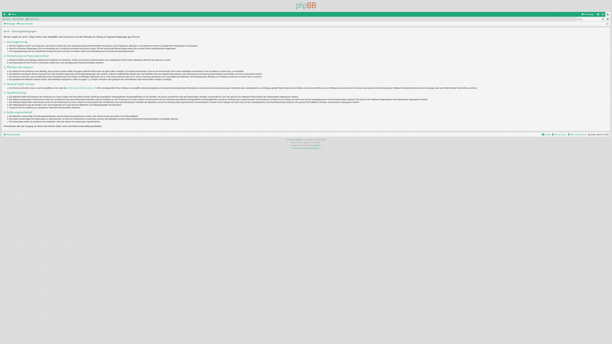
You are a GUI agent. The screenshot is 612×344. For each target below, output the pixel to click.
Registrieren (34, 19)
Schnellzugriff (5, 15)
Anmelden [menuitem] (603, 15)
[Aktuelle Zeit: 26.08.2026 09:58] (607, 24)
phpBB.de (317, 145)
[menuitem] (587, 14)
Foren (14, 14)
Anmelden (19, 19)
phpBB (297, 139)
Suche (7, 19)
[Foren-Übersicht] (306, 6)
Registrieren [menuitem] (608, 15)
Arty (300, 142)
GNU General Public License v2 (81, 88)
